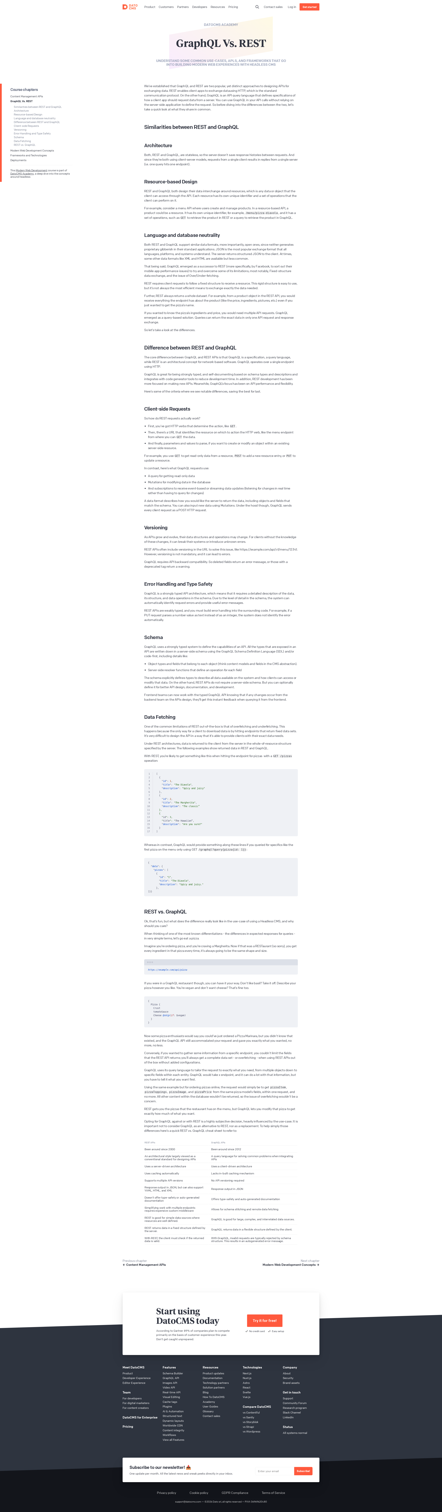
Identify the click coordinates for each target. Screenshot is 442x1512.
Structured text (172, 1416)
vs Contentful (251, 1412)
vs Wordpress (251, 1431)
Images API (170, 1383)
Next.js (247, 1373)
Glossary (208, 1411)
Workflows (169, 1435)
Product (128, 1373)
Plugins (167, 1406)
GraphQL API (171, 1378)
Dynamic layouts (173, 1420)
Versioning (20, 129)
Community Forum (295, 1403)
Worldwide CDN (173, 1425)
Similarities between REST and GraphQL (38, 106)
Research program (295, 1408)
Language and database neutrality (35, 118)
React (246, 1387)
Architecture (21, 110)
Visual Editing (171, 1397)
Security (288, 1378)
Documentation (212, 1378)
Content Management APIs (26, 96)
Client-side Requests (26, 125)
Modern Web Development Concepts (32, 150)
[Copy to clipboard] (293, 773)
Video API (169, 1387)
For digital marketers (136, 1403)
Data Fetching (22, 141)
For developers (132, 1398)
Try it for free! (265, 1320)
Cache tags (170, 1401)
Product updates (213, 1373)
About (287, 1373)
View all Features (173, 1439)
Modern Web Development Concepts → (291, 1264)
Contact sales (273, 7)
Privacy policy (166, 1493)
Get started (309, 7)
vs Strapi (248, 1426)
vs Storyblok (250, 1422)
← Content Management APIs (144, 1264)
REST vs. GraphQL (25, 144)
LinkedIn (288, 1417)
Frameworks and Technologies (28, 155)
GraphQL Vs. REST (21, 101)
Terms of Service (273, 1493)
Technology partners (216, 1383)
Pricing (128, 1426)
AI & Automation (173, 1411)
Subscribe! (303, 1471)
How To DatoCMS (213, 1397)
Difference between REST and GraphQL (37, 122)
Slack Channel (292, 1412)
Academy (209, 1401)
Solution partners (214, 1387)
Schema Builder (173, 1373)
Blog (206, 1392)
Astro (246, 1383)
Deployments (18, 160)
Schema (19, 137)
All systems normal (295, 1433)
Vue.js (246, 1397)
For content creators (136, 1408)
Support (288, 1398)
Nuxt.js (247, 1378)
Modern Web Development (31, 170)
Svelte (247, 1392)
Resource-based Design (28, 114)
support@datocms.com (188, 1501)
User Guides (210, 1406)
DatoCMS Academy (221, 24)
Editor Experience (134, 1383)
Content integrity (173, 1430)
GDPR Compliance (235, 1493)
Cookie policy (199, 1493)
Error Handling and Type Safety (32, 133)
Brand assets (291, 1383)
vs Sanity (248, 1417)
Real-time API (171, 1392)
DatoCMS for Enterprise (140, 1417)
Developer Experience (137, 1378)
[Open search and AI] (257, 7)
